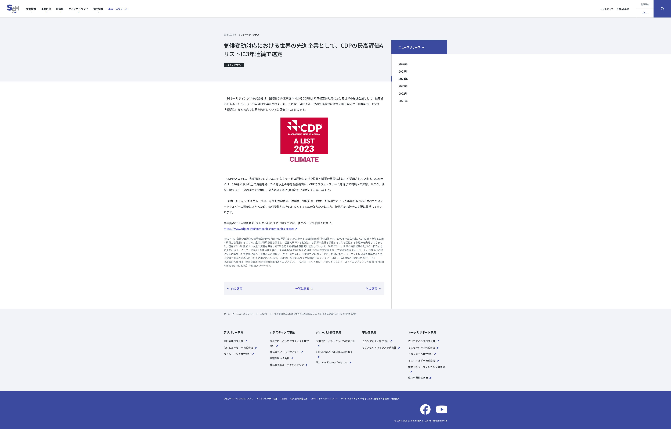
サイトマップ (606, 9)
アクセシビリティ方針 (267, 398)
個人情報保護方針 (298, 398)
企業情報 (31, 8)
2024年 (263, 313)
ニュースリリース (118, 8)
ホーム (227, 313)
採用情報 (98, 8)
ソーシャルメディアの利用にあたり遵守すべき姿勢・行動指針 (370, 398)
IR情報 (59, 8)
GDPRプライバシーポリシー (324, 398)
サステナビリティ (78, 8)
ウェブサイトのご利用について (238, 398)
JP (643, 13)
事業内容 (46, 8)
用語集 (284, 398)
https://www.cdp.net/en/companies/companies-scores (259, 228)
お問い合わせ (622, 9)
